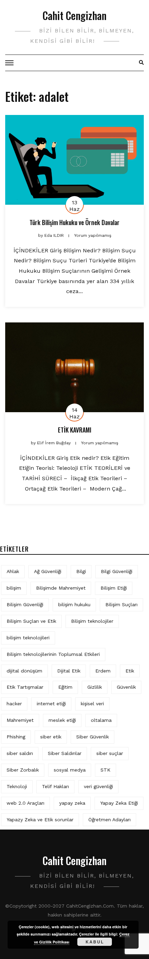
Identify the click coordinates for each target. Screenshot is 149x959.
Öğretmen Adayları (109, 819)
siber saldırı (20, 753)
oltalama (101, 720)
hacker (14, 703)
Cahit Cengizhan (74, 15)
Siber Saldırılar (64, 753)
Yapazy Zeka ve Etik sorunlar (40, 819)
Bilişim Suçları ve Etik (31, 621)
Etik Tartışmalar (25, 687)
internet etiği (51, 703)
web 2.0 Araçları (25, 803)
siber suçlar (109, 753)
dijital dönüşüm (24, 671)
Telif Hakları (55, 786)
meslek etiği (62, 720)
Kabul (95, 942)
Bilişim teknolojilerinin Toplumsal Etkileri (53, 654)
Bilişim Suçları (121, 604)
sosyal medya (70, 770)
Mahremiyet (20, 720)
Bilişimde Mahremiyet (61, 588)
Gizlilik (94, 687)
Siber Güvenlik (92, 736)
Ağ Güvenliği (47, 571)
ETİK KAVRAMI (74, 429)
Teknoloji (17, 786)
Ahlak (13, 571)
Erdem (103, 671)
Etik (129, 671)
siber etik (50, 736)
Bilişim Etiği (113, 588)
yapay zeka (72, 803)
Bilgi (81, 571)
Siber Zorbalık (23, 770)
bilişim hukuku (74, 604)
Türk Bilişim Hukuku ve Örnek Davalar (74, 222)
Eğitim (65, 687)
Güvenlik (126, 687)
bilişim (14, 588)
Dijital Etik (68, 671)
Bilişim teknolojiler (92, 621)
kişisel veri (92, 703)
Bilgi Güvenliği (116, 571)
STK (105, 770)
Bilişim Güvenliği (25, 604)
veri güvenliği (98, 786)
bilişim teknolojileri (28, 637)
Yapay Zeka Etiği (119, 803)
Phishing (16, 736)
